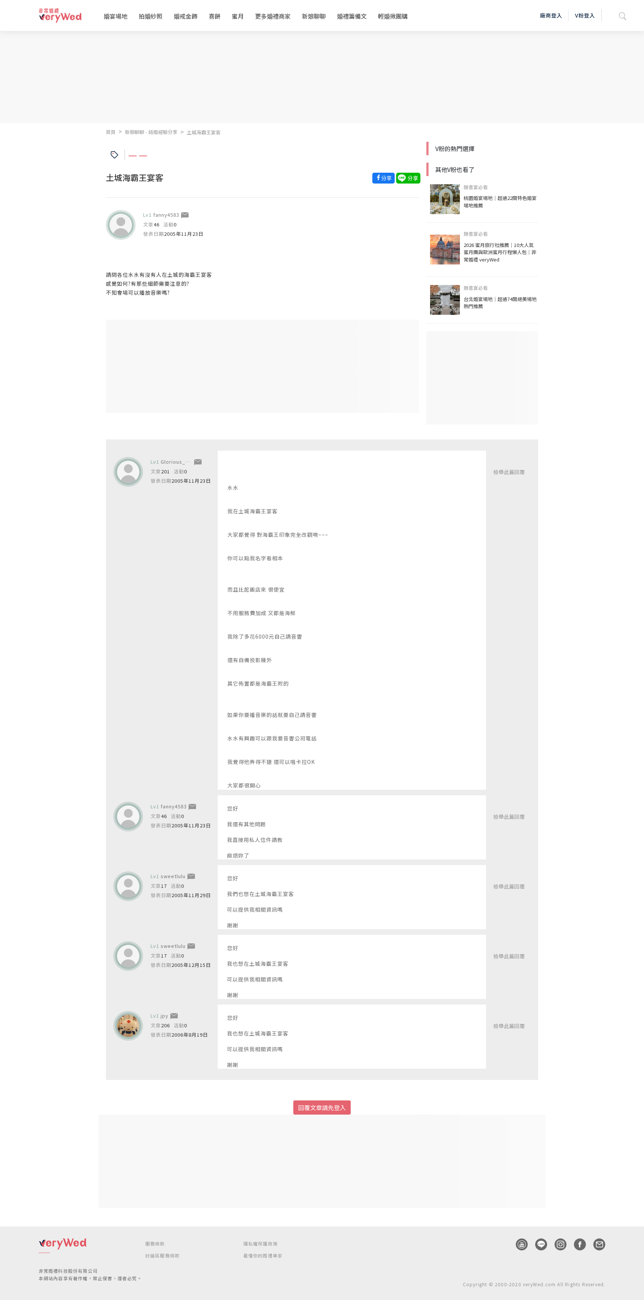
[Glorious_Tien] (128, 472)
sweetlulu (173, 876)
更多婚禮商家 (273, 16)
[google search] (622, 15)
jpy (164, 1015)
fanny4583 (166, 214)
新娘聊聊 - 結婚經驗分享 (151, 131)
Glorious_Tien (178, 461)
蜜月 (238, 16)
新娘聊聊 (314, 16)
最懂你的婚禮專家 (263, 1255)
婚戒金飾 (186, 16)
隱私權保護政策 (260, 1243)
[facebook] (576, 1244)
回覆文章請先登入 (322, 1107)
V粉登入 (585, 15)
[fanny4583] (121, 225)
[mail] (595, 1244)
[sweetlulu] (128, 886)
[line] (537, 1244)
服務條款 (155, 1243)
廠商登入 (551, 15)
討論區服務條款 (162, 1255)
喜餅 (215, 16)
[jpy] (128, 1026)
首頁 (111, 131)
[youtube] (518, 1244)
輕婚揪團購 (393, 16)
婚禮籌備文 (352, 16)
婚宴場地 (115, 16)
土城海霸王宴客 (204, 132)
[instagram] (556, 1244)
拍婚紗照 (150, 16)
